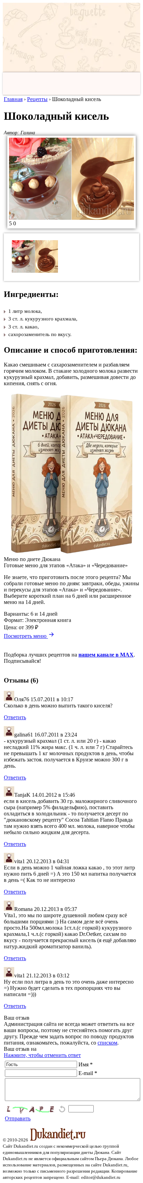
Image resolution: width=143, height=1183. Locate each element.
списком (107, 1043)
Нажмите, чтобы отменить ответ (42, 1055)
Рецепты (37, 99)
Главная (13, 99)
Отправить (18, 1118)
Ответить (15, 717)
